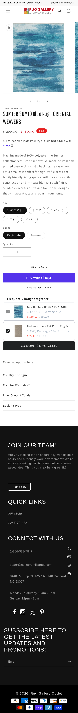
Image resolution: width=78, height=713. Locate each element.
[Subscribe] (69, 661)
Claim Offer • (39, 346)
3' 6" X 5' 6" (15, 210)
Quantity (8, 244)
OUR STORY (15, 513)
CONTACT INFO (17, 522)
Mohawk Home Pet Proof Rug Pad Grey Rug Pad (49, 326)
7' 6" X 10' (57, 210)
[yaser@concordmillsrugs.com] (41, 556)
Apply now (19, 486)
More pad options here (18, 362)
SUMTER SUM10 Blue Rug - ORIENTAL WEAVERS (49, 307)
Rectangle (14, 235)
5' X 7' (37, 210)
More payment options (39, 287)
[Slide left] (30, 100)
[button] (8, 10)
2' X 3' (11, 219)
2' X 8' (29, 219)
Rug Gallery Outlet (46, 693)
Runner (38, 236)
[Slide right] (47, 100)
